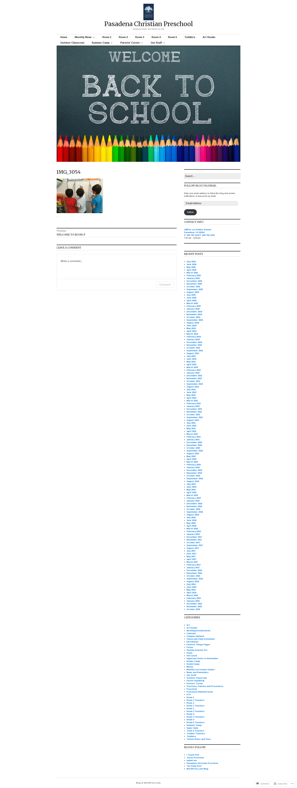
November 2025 (194, 284)
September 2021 (195, 417)
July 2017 (191, 551)
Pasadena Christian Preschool (148, 24)
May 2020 (191, 456)
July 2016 (191, 584)
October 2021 (193, 414)
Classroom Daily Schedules (201, 639)
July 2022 (191, 389)
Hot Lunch (192, 655)
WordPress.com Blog (197, 769)
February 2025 (194, 306)
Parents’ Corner (130, 42)
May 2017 (191, 556)
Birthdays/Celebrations (199, 630)
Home (63, 37)
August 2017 (193, 548)
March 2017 (192, 562)
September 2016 (195, 579)
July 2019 (191, 484)
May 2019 (191, 490)
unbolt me (192, 760)
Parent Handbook (195, 681)
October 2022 (193, 381)
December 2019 (194, 470)
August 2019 (193, 481)
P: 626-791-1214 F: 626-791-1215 (199, 235)
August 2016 (193, 581)
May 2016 (191, 590)
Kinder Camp (193, 661)
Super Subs (192, 728)
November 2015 (194, 606)
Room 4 (156, 37)
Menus (190, 667)
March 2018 (192, 528)
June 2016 (191, 587)
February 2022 (194, 403)
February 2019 (194, 498)
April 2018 (191, 526)
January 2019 (193, 501)
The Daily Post (194, 766)
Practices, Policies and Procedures (205, 686)
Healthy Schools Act (197, 650)
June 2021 (191, 426)
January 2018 (193, 534)
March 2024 (192, 334)
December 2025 (194, 281)
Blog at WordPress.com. (148, 783)
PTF (189, 694)
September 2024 (195, 320)
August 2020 (193, 453)
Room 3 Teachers (195, 711)
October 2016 (193, 576)
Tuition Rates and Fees (199, 739)
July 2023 (191, 356)
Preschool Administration (200, 692)
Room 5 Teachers (195, 722)
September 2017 (195, 545)
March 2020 (192, 462)
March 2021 (192, 434)
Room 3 (139, 37)
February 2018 (194, 531)
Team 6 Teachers (195, 731)
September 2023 (195, 350)
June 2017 (191, 553)
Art (188, 625)
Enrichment (192, 642)
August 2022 (193, 387)
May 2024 (191, 328)
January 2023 (193, 373)
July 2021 (191, 423)
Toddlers (189, 37)
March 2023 (192, 367)
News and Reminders (198, 672)
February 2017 (194, 565)
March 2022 (192, 400)
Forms (190, 647)
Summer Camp (101, 42)
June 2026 (191, 264)
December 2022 (194, 375)
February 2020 (194, 464)
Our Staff (156, 42)
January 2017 (193, 567)
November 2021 (194, 412)
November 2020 (194, 445)
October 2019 (193, 476)
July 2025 (191, 295)
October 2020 (193, 448)
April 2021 (191, 431)
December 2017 (194, 537)
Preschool (192, 689)
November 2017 (194, 540)
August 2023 (193, 353)
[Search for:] (212, 176)
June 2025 (191, 298)
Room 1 (106, 37)
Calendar (191, 633)
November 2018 (194, 506)
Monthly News (83, 37)
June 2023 (191, 359)
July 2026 (191, 261)
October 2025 (193, 286)
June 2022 (191, 392)
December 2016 (194, 570)
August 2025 (193, 292)
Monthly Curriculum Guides (201, 669)
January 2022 (193, 406)
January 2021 (193, 439)
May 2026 (191, 267)
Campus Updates (195, 636)
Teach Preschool (195, 757)
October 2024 (193, 317)
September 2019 (195, 478)
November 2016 (194, 573)
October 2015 (193, 609)
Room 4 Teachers (195, 717)
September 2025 (195, 289)
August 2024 (193, 323)
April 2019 (191, 492)
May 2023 (191, 362)
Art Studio (209, 37)
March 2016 (192, 595)
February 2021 (194, 437)
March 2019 (192, 495)
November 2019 (194, 473)
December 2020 (194, 442)
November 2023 (194, 345)
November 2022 (194, 378)
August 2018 (193, 515)
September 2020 (195, 451)
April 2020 (191, 459)
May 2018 (191, 523)
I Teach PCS (193, 755)
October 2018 (193, 509)
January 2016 (193, 601)
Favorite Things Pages (198, 644)
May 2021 (191, 428)
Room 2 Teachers (195, 706)
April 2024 (191, 331)
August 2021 (193, 420)
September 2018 (195, 512)
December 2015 (194, 604)
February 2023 (194, 370)
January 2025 (193, 309)
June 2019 (191, 487)
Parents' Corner (195, 683)
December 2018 (194, 503)
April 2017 (191, 559)
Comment (165, 284)
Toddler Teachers (196, 733)
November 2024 (194, 314)
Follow (190, 212)
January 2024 (193, 339)
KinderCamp (193, 664)
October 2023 (193, 348)
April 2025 (191, 300)
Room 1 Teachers (195, 700)
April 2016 (191, 592)
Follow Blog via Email (200, 185)
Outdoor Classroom (72, 42)
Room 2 (123, 37)
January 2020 (193, 467)
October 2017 (193, 542)
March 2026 (192, 273)
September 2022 (195, 384)
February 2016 (194, 598)
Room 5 (172, 37)
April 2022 (191, 398)
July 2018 (191, 517)
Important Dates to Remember (202, 658)
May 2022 (191, 395)
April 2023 (191, 364)
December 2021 (194, 409)
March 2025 (192, 303)
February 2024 (194, 337)
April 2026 (191, 270)
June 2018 (191, 520)
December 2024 (194, 311)
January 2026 (193, 278)
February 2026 (194, 275)
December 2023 (194, 342)
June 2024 (191, 325)
